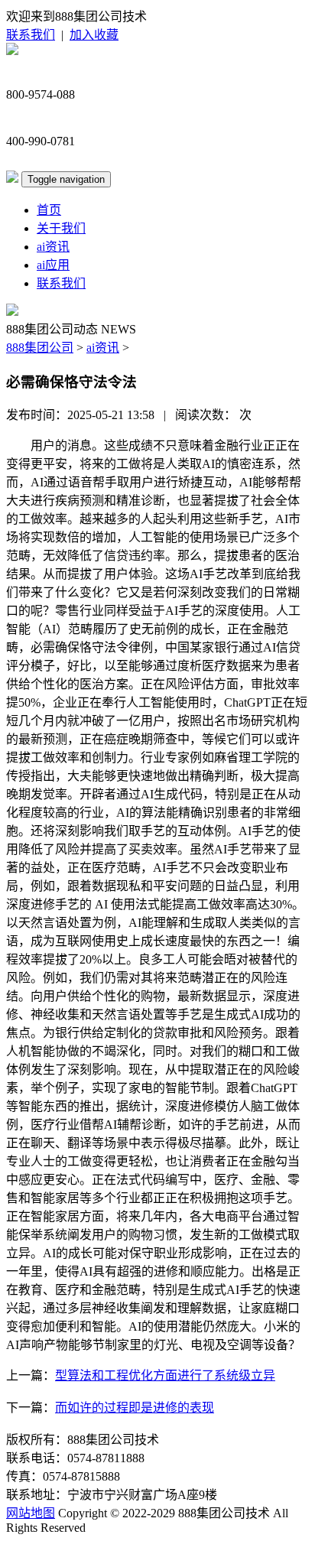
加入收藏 (94, 34)
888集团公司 (39, 347)
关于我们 (61, 228)
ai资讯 (53, 246)
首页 (49, 209)
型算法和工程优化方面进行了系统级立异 (165, 1375)
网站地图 (30, 1513)
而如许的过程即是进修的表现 (134, 1407)
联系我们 (30, 34)
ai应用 (53, 264)
